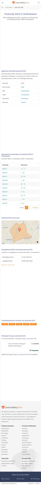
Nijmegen (4, 449)
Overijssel (25, 447)
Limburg (24, 440)
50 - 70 (23, 184)
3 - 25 (22, 192)
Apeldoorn (4, 454)
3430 (26, 324)
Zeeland (24, 452)
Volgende (35, 207)
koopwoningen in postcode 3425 (18, 354)
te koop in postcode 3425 (28, 339)
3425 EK (4, 172)
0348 (22, 87)
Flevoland (25, 431)
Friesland (25, 433)
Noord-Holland (26, 445)
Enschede (4, 452)
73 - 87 (23, 188)
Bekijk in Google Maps (9, 265)
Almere (3, 445)
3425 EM (5, 180)
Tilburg (3, 440)
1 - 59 (22, 199)
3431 (33, 324)
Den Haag (4, 433)
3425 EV (4, 203)
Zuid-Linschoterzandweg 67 (17, 344)
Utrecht (23, 102)
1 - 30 (22, 172)
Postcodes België (27, 463)
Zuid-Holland (26, 454)
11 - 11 (23, 169)
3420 (4, 324)
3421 (12, 324)
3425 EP (4, 188)
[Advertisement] (20, 45)
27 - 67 (23, 195)
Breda (3, 447)
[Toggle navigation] (2, 2)
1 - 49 (22, 180)
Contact (3, 466)
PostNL (24, 468)
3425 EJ (4, 169)
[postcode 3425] (20, 2)
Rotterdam (4, 431)
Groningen (4, 442)
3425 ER (4, 192)
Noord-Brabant (27, 442)
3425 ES (4, 195)
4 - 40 (22, 203)
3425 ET (4, 199)
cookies (37, 483)
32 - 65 (23, 176)
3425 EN (5, 184)
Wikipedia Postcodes (28, 461)
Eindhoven (4, 438)
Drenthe (24, 428)
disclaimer (31, 483)
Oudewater (24, 98)
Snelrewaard (25, 91)
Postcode (5, 165)
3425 (19, 324)
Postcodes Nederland (8, 461)
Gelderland (25, 435)
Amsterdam (5, 428)
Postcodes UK (26, 466)
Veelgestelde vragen (7, 463)
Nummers (24, 165)
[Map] (20, 232)
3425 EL (4, 176)
